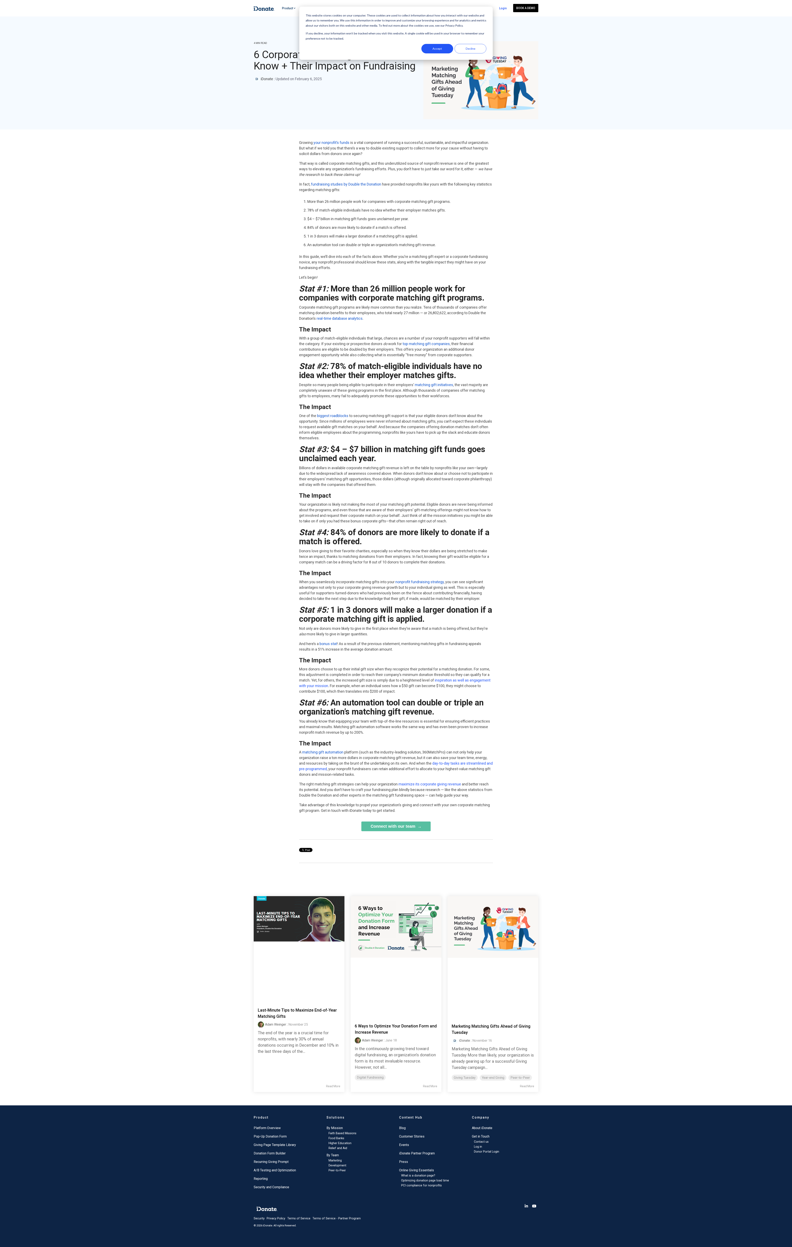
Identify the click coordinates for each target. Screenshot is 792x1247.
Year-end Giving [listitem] (493, 1078)
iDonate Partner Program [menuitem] (417, 1153)
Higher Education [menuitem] (340, 1143)
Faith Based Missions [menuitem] (342, 1133)
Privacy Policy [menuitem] (276, 1218)
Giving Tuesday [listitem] (465, 1078)
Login (503, 8)
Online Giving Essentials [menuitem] (416, 1170)
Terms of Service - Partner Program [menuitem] (336, 1218)
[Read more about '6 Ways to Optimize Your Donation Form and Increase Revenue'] (396, 955)
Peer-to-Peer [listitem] (520, 1078)
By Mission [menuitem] (334, 1128)
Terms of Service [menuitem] (298, 1218)
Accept (437, 48)
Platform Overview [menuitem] (267, 1128)
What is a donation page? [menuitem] (418, 1175)
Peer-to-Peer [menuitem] (337, 1170)
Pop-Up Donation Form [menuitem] (270, 1136)
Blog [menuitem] (402, 1128)
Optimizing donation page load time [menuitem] (425, 1180)
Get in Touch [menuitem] (480, 1136)
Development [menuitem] (337, 1165)
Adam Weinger (275, 1024)
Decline (470, 48)
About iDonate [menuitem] (482, 1128)
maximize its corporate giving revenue (429, 784)
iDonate (267, 79)
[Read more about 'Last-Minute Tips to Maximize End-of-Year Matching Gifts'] (299, 947)
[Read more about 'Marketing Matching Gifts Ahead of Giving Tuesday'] (493, 955)
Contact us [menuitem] (481, 1142)
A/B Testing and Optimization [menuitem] (275, 1170)
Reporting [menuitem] (261, 1179)
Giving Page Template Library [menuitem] (275, 1145)
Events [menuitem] (404, 1145)
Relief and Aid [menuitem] (338, 1148)
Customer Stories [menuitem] (411, 1136)
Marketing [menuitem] (335, 1160)
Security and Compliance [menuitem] (271, 1187)
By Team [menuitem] (332, 1155)
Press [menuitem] (403, 1162)
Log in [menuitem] (478, 1146)
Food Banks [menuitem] (336, 1138)
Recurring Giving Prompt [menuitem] (271, 1162)
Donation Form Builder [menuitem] (270, 1153)
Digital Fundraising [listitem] (370, 1077)
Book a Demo (525, 8)
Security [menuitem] (259, 1218)
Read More (333, 1086)
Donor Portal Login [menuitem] (486, 1151)
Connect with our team (393, 826)
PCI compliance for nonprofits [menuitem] (421, 1185)
